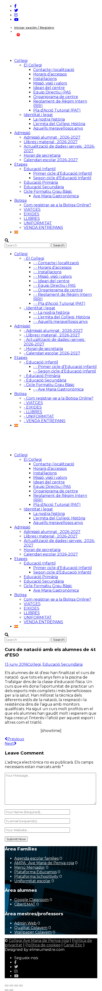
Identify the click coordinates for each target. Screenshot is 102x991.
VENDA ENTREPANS (43, 227)
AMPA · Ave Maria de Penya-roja (44, 863)
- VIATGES (33, 403)
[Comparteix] (16, 985)
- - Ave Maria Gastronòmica (58, 389)
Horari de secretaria (42, 155)
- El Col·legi (34, 258)
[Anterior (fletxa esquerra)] (7, 990)
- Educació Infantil (41, 362)
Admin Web (25, 923)
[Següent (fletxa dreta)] (11, 990)
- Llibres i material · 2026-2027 (52, 335)
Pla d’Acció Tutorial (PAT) (57, 110)
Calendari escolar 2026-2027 (51, 160)
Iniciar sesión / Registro (34, 27)
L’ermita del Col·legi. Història (59, 124)
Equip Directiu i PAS (52, 92)
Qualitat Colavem (30, 927)
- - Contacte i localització (56, 263)
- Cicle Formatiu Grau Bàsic (49, 384)
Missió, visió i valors (50, 83)
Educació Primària (41, 182)
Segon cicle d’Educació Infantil (62, 178)
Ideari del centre (49, 87)
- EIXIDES (33, 407)
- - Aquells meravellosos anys (60, 321)
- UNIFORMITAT (39, 416)
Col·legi (34, 664)
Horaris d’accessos (50, 74)
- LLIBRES (33, 412)
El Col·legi (33, 65)
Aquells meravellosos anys (58, 128)
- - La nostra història (51, 312)
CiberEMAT (24, 904)
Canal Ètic (73, 945)
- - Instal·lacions (47, 272)
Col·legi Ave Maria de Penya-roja (39, 940)
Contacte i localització (53, 69)
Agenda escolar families (36, 858)
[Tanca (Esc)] (21, 985)
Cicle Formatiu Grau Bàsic (48, 191)
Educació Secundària (44, 187)
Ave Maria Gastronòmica (56, 196)
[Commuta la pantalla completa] (11, 985)
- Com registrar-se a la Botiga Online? (58, 398)
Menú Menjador (29, 867)
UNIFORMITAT (38, 223)
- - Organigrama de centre (58, 290)
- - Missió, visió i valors (52, 276)
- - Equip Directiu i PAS (54, 285)
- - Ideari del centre (51, 281)
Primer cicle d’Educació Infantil (62, 173)
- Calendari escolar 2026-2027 (52, 353)
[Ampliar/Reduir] (7, 985)
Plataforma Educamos (35, 872)
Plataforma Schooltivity (36, 876)
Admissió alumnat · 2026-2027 (52, 137)
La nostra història (49, 119)
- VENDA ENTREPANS (44, 421)
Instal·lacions (45, 78)
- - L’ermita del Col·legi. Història (61, 317)
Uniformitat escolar (32, 881)
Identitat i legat (38, 115)
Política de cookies (42, 945)
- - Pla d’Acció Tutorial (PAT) (59, 303)
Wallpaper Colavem (33, 932)
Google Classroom (31, 899)
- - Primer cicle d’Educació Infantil (65, 366)
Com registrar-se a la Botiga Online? (57, 205)
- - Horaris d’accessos (52, 267)
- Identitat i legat (39, 308)
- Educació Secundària (45, 380)
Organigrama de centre (55, 96)
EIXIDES (31, 214)
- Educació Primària (42, 375)
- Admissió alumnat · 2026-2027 (53, 330)
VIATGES (32, 209)
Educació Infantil (40, 169)
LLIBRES (32, 218)
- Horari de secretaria (43, 348)
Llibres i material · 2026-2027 (51, 142)
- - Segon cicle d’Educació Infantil (64, 371)
